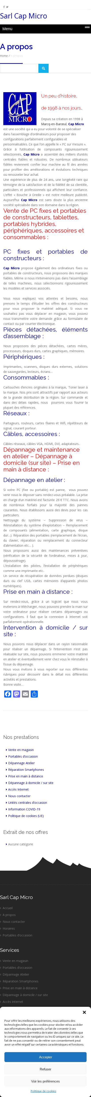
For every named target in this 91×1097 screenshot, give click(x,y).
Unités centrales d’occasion (27, 802)
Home (4, 56)
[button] (84, 1012)
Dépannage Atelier (21, 763)
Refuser (45, 1069)
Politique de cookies (43, 1091)
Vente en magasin (21, 750)
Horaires (9, 928)
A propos (9, 915)
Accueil (8, 908)
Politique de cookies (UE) (26, 816)
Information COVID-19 (24, 809)
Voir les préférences (45, 1081)
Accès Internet (18, 789)
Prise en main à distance (25, 776)
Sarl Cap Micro (23, 17)
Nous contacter (19, 796)
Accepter (45, 1057)
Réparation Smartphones (26, 769)
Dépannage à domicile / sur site (30, 783)
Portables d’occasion (23, 756)
